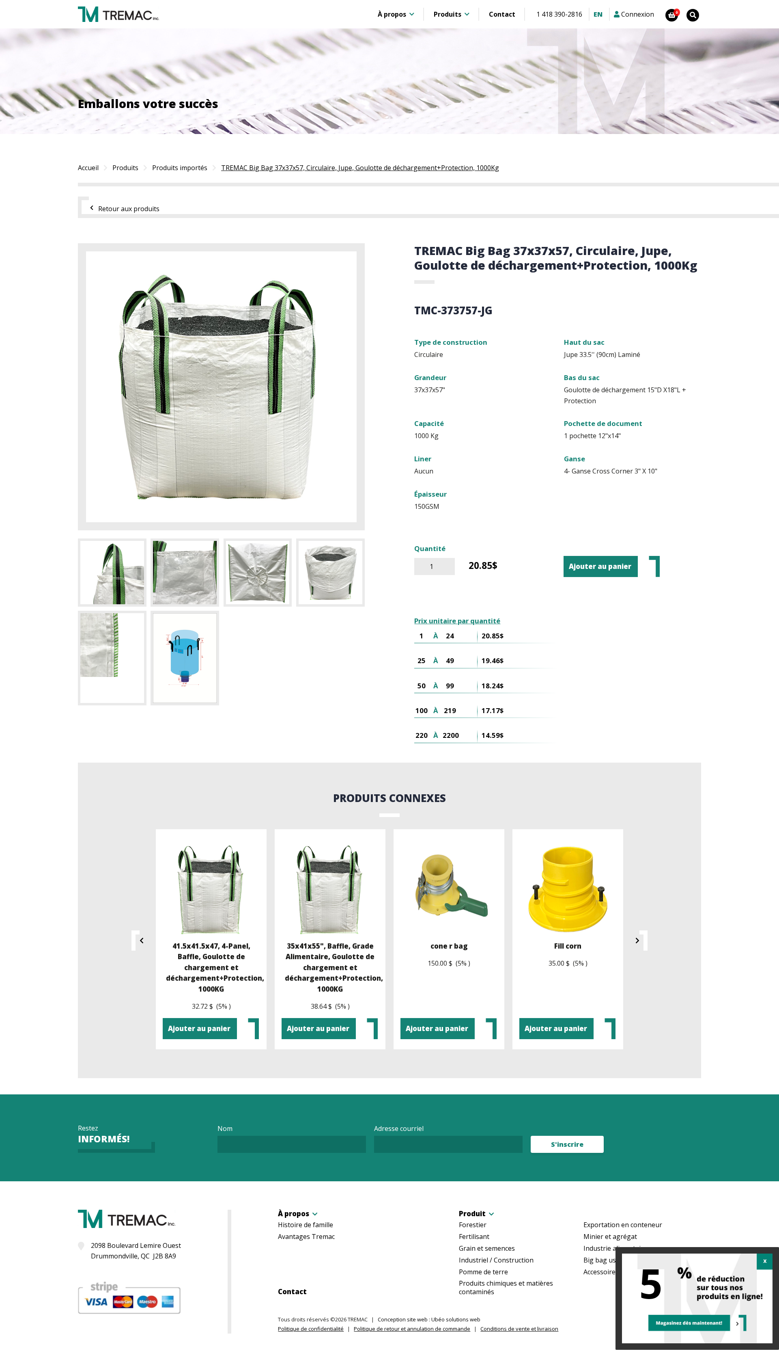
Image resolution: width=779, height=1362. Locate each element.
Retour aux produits (128, 208)
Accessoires (601, 1272)
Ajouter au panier (600, 566)
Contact (502, 14)
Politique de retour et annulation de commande (412, 1328)
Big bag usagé (605, 1260)
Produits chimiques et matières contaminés (506, 1287)
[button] (138, 940)
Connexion (637, 14)
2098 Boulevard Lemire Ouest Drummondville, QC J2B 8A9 (136, 1250)
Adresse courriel (399, 1128)
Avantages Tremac (306, 1236)
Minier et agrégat (610, 1236)
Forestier (472, 1225)
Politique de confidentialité (311, 1328)
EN (598, 14)
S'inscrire (567, 1144)
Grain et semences (487, 1248)
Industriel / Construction (496, 1260)
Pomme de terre (483, 1272)
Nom (224, 1128)
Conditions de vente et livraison (519, 1328)
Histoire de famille (305, 1225)
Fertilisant (474, 1236)
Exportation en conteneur (622, 1225)
